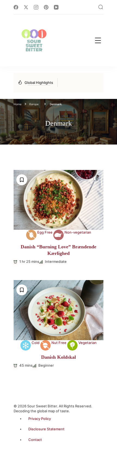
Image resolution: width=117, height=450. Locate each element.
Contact (35, 439)
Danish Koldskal (58, 357)
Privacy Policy (39, 418)
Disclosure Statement (46, 429)
